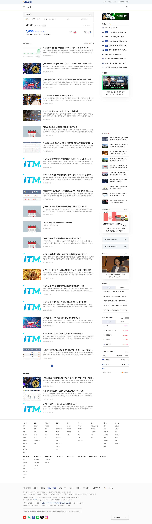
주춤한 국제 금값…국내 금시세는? (114, 54)
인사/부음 (106, 440)
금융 (35, 423)
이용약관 (43, 488)
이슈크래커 (36, 459)
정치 (92, 423)
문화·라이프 (26, 457)
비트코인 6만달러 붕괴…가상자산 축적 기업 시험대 (60, 111)
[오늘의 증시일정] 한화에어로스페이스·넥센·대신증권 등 (62, 238)
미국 (79, 431)
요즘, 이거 (36, 462)
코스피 (109, 321)
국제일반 (80, 429)
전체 (28, 19)
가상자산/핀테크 (37, 440)
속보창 (114, 2)
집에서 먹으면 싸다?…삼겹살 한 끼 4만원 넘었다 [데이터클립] (115, 231)
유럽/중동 (80, 440)
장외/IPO (25, 434)
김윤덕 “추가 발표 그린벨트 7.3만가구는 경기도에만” (121, 45)
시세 (24, 431)
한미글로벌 (108, 339)
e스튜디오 (47, 459)
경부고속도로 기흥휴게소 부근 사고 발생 (118, 41)
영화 (24, 465)
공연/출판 (25, 471)
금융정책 (36, 426)
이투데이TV (48, 457)
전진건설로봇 (109, 335)
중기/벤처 (58, 446)
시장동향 (47, 426)
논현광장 (117, 429)
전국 (105, 437)
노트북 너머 (117, 443)
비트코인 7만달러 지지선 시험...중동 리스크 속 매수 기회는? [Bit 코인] (67, 270)
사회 (105, 423)
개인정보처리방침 (52, 488)
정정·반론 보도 (86, 488)
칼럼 (116, 440)
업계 (46, 429)
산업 (57, 423)
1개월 (40, 19)
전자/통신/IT (59, 429)
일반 (24, 452)
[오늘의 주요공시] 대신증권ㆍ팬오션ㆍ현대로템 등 (60, 127)
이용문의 (78, 488)
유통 (57, 440)
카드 (35, 437)
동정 (105, 443)
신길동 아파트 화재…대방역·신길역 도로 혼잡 (119, 32)
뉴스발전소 (36, 457)
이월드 (107, 326)
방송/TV (25, 462)
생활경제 (69, 431)
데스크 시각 (117, 434)
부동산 (46, 423)
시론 (116, 431)
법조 (105, 426)
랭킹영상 (47, 462)
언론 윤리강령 (45, 503)
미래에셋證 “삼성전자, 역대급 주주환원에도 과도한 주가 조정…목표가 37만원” (125, 37)
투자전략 (122, 287)
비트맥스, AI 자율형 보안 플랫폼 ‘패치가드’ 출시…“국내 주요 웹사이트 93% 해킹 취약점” (73, 175)
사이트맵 (111, 488)
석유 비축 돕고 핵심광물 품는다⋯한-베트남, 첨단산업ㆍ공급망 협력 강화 (118, 175)
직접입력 (53, 19)
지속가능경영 (103, 457)
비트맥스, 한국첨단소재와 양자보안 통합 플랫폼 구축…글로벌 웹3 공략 (67, 159)
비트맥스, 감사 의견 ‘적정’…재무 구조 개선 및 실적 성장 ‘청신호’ (64, 254)
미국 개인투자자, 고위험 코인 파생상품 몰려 (58, 95)
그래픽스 (36, 465)
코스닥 (122, 321)
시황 (24, 429)
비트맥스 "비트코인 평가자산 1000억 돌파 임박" (59, 404)
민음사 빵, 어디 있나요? (111, 28)
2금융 (35, 434)
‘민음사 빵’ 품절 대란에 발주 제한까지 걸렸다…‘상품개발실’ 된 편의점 (123, 58)
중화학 (57, 434)
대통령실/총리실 (94, 426)
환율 (24, 446)
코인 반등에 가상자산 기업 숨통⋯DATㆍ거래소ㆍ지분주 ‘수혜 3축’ (65, 48)
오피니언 (117, 423)
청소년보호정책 (62, 488)
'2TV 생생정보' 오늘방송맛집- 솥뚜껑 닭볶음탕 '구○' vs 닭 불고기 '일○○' (118, 154)
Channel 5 (70, 457)
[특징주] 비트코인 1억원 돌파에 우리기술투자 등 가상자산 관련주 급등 (67, 79)
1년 (46, 19)
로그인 (105, 2)
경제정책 (69, 426)
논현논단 (117, 426)
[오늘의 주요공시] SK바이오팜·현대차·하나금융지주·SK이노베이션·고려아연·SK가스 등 (118, 168)
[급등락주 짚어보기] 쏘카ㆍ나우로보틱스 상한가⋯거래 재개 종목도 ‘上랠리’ (69, 191)
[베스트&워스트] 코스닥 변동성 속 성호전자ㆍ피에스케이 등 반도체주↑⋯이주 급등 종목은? (74, 143)
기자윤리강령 (52, 503)
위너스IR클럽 (81, 457)
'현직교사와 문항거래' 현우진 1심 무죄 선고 (118, 50)
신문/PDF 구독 (121, 2)
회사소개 (36, 488)
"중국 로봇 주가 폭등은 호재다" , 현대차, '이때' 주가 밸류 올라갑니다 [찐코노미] (115, 94)
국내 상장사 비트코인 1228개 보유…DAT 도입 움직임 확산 (63, 391)
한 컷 (35, 468)
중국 (79, 434)
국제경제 (80, 426)
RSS (127, 2)
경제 (68, 423)
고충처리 (71, 488)
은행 (35, 429)
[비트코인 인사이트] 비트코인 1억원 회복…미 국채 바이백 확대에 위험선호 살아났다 (71, 64)
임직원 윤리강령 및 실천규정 (63, 503)
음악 (24, 468)
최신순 (92, 43)
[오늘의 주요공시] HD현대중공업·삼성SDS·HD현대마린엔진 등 (64, 207)
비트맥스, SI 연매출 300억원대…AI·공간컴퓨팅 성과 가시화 (63, 286)
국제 (79, 423)
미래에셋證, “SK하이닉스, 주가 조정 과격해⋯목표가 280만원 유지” (123, 63)
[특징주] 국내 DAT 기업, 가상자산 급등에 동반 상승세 (61, 318)
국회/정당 (93, 429)
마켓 (24, 423)
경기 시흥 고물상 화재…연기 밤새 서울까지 (116, 67)
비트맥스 (30, 25)
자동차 (57, 431)
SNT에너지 (108, 344)
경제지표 (69, 429)
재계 (57, 426)
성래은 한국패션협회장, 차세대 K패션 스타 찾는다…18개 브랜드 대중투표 (119, 140)
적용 (85, 19)
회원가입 (109, 2)
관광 (24, 459)
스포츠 (24, 474)
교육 (105, 429)
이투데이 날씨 (92, 457)
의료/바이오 (58, 443)
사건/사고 (106, 431)
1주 (34, 19)
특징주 (109, 287)
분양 (46, 434)
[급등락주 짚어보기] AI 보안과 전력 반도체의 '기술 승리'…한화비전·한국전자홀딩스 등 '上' (73, 350)
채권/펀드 (25, 443)
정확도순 (86, 43)
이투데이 (35, 500)
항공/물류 (58, 437)
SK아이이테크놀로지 (111, 330)
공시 (24, 426)
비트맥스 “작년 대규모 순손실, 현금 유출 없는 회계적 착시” (63, 334)
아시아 (79, 437)
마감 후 (116, 437)
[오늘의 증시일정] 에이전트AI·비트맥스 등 (57, 222)
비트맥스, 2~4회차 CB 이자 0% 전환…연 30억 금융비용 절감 (64, 302)
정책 (46, 431)
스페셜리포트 (59, 457)
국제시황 (25, 449)
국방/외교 (93, 431)
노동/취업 (106, 434)
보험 (35, 431)
